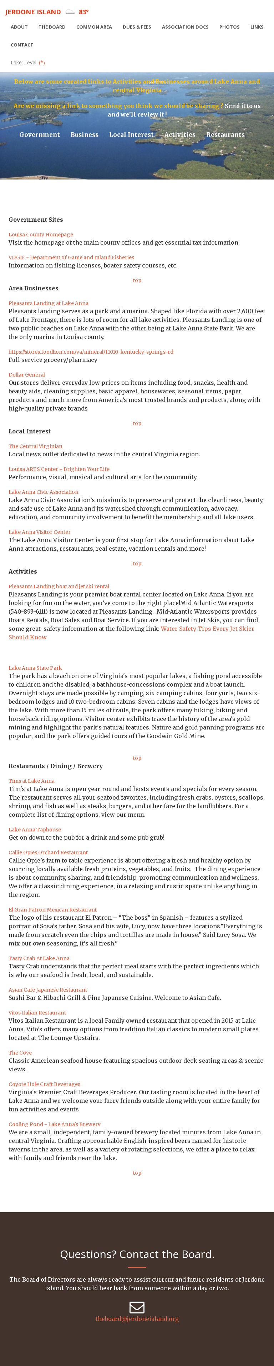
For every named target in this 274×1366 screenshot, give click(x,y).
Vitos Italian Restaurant (37, 1012)
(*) (42, 62)
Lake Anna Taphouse (35, 829)
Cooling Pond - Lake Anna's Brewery (55, 1124)
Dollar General (27, 375)
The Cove (20, 1053)
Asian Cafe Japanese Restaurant (48, 990)
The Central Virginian (35, 446)
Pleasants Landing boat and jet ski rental (59, 586)
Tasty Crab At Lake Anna (39, 958)
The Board (52, 27)
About (19, 27)
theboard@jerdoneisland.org (137, 1318)
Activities (180, 135)
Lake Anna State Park (35, 668)
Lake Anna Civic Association (43, 492)
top (137, 280)
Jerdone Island (47, 12)
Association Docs (185, 27)
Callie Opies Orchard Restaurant (48, 852)
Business (84, 135)
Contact (22, 44)
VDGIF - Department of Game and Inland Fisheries (71, 257)
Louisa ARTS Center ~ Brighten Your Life (59, 469)
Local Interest (131, 135)
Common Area (94, 27)
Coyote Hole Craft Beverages (44, 1084)
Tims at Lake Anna (32, 781)
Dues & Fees (137, 27)
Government (39, 135)
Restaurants (225, 135)
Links (257, 27)
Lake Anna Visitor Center (40, 532)
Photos (229, 27)
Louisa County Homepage (41, 234)
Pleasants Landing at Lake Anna (48, 303)
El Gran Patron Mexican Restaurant (53, 909)
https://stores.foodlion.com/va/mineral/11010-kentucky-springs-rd (91, 352)
